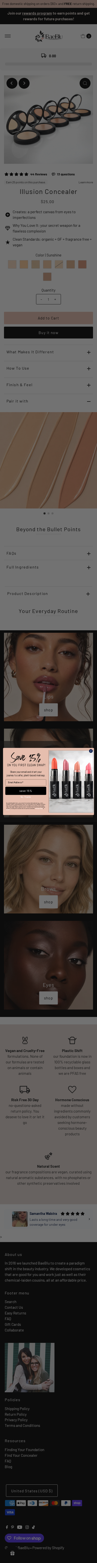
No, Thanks (26, 797)
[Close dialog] (91, 751)
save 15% (25, 791)
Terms (7, 809)
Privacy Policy (39, 808)
